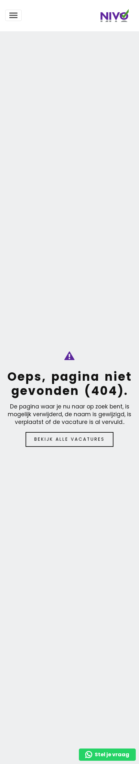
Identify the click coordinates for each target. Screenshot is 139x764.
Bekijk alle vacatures (69, 439)
